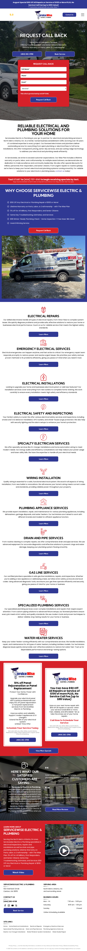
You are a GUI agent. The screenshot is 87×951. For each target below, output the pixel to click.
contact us (59, 171)
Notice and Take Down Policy (54, 945)
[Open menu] (82, 14)
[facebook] (5, 906)
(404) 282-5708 (10, 901)
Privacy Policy (12, 945)
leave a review (14, 808)
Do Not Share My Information (26, 945)
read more (75, 777)
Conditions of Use (41, 945)
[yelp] (16, 906)
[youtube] (12, 906)
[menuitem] (6, 926)
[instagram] (8, 906)
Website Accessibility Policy (70, 945)
